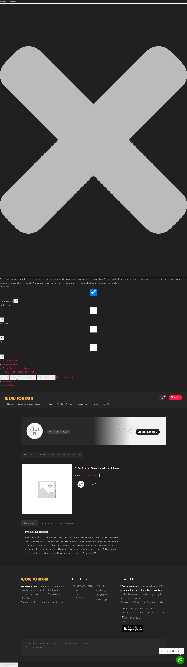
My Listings (101, 590)
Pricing (95, 404)
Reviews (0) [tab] (46, 523)
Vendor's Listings (146, 432)
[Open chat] (180, 660)
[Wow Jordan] (19, 398)
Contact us (78, 590)
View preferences (26, 377)
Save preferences (46, 377)
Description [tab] (29, 523)
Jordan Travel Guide (30, 404)
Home (10, 404)
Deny (13, 377)
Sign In (176, 397)
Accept (4, 377)
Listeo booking (92, 475)
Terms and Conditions (78, 596)
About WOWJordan (83, 586)
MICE (49, 404)
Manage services (10, 364)
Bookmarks (101, 595)
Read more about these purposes (18, 372)
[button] (93, 140)
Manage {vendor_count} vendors (17, 368)
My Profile (100, 586)
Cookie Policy (8, 381)
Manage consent (9, 664)
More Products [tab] (65, 523)
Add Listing (101, 599)
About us (82, 404)
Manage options (9, 360)
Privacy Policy (8, 385)
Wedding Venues (65, 404)
